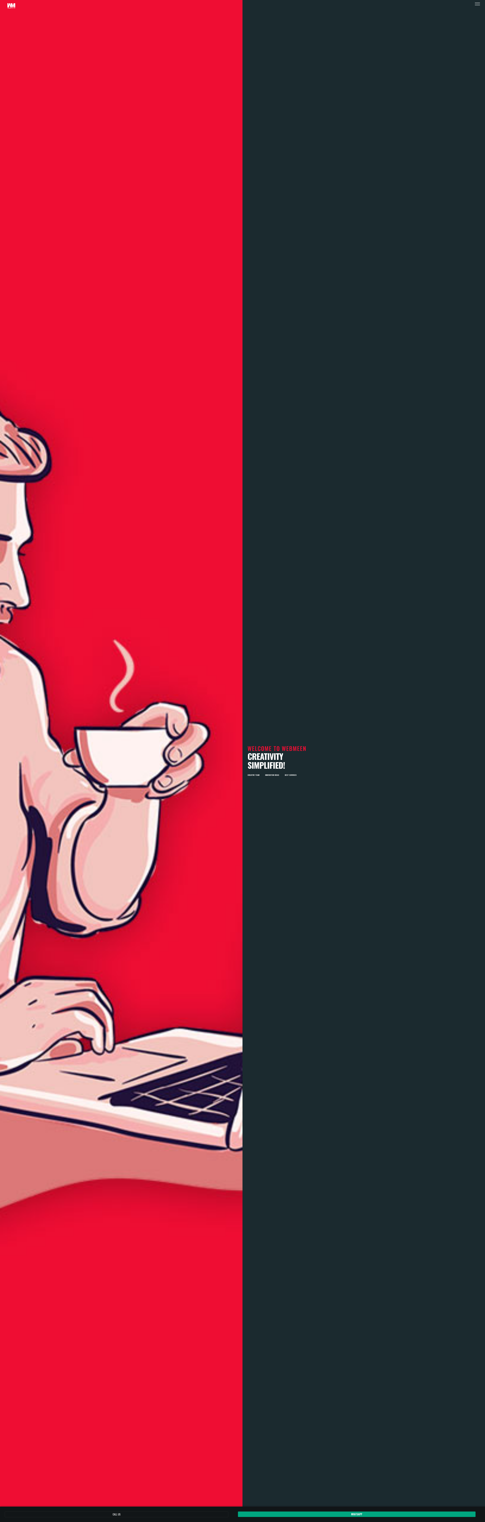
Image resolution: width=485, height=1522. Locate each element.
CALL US (116, 1514)
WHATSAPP (356, 1514)
